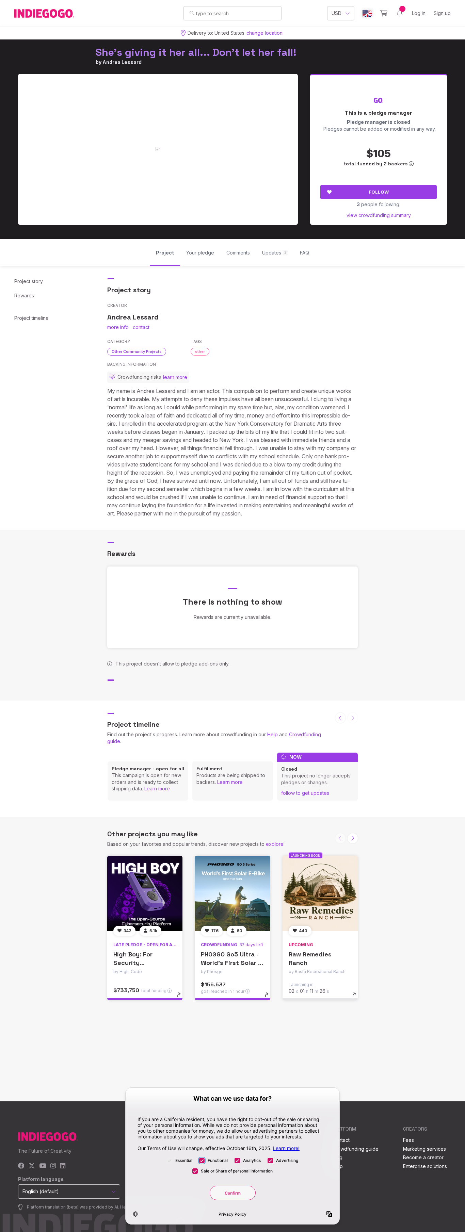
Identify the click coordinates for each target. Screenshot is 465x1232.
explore (275, 844)
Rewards (24, 295)
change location (264, 33)
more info (118, 327)
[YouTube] (42, 1166)
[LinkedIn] (62, 1166)
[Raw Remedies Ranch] (320, 893)
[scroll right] (353, 838)
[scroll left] (340, 718)
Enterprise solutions (425, 1166)
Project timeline (31, 318)
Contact (341, 1140)
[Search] (192, 13)
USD (336, 13)
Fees (408, 1140)
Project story (28, 281)
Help (272, 734)
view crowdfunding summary (379, 215)
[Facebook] (21, 1166)
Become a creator (423, 1157)
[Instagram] (53, 1166)
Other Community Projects (137, 351)
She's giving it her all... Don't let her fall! (196, 52)
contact (141, 327)
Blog (337, 1157)
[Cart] (383, 13)
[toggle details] (182, 998)
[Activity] (399, 13)
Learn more (157, 788)
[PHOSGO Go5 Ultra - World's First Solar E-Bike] (232, 893)
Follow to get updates (305, 793)
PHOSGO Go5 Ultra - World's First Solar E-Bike (232, 962)
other (200, 351)
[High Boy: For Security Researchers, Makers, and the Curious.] (144, 893)
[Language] (367, 13)
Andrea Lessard (122, 62)
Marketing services (424, 1149)
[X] (32, 1166)
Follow (379, 192)
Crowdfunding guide (355, 1149)
